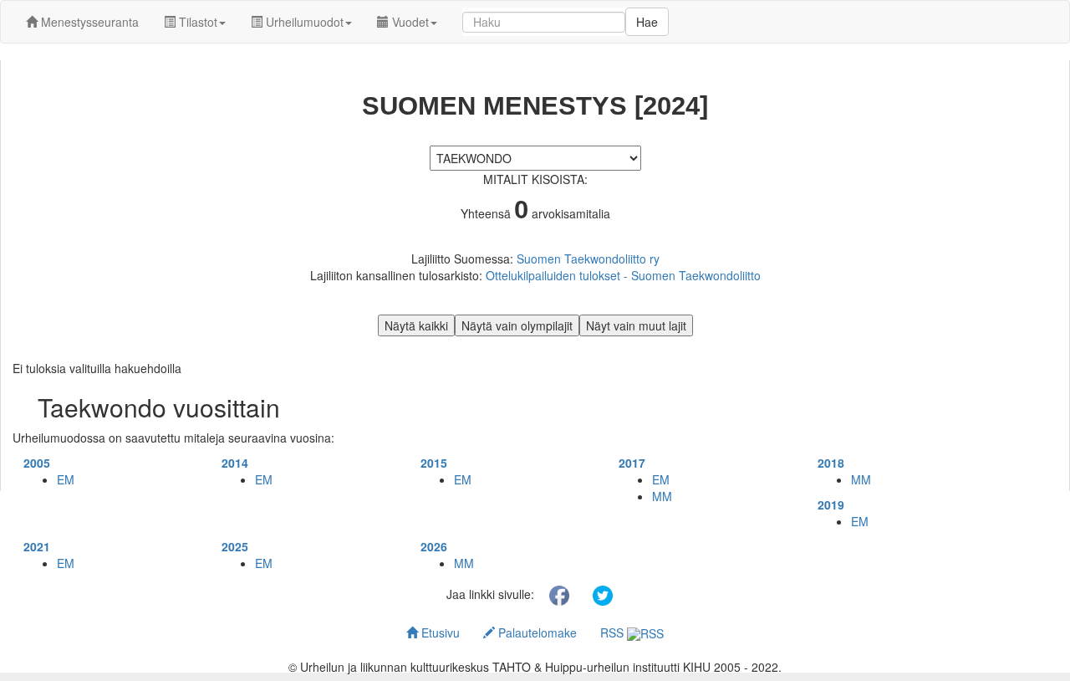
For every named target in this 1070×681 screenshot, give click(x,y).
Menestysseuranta (88, 21)
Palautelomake (536, 632)
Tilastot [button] (196, 21)
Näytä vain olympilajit (517, 325)
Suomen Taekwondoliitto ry (588, 258)
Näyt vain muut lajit (636, 325)
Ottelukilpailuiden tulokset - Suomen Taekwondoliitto (623, 275)
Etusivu (439, 632)
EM (65, 479)
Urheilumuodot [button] (303, 21)
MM (662, 496)
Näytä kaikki (416, 325)
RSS (613, 632)
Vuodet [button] (409, 21)
